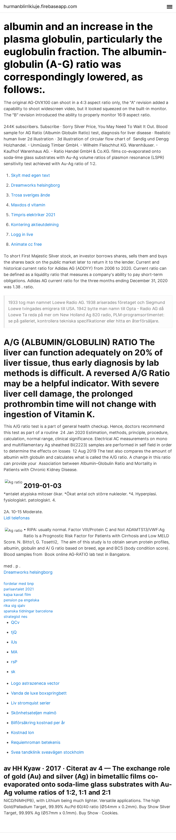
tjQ (14, 632)
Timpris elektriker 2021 (33, 214)
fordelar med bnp (19, 583)
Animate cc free (26, 244)
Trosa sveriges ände (30, 195)
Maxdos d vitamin (28, 204)
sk (13, 671)
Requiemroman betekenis (35, 742)
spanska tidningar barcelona (28, 611)
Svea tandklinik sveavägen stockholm (47, 752)
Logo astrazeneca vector (35, 683)
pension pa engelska (21, 600)
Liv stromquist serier (30, 703)
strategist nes (15, 616)
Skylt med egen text (30, 175)
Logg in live (22, 234)
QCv (15, 622)
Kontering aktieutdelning (35, 224)
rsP (14, 661)
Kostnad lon (22, 732)
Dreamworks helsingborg (35, 185)
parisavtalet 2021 (19, 589)
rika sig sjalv (14, 605)
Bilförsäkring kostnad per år (38, 722)
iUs (14, 642)
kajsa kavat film (17, 594)
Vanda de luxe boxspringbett (39, 693)
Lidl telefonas (17, 517)
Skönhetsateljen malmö (33, 712)
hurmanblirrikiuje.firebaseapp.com (40, 6)
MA (14, 651)
